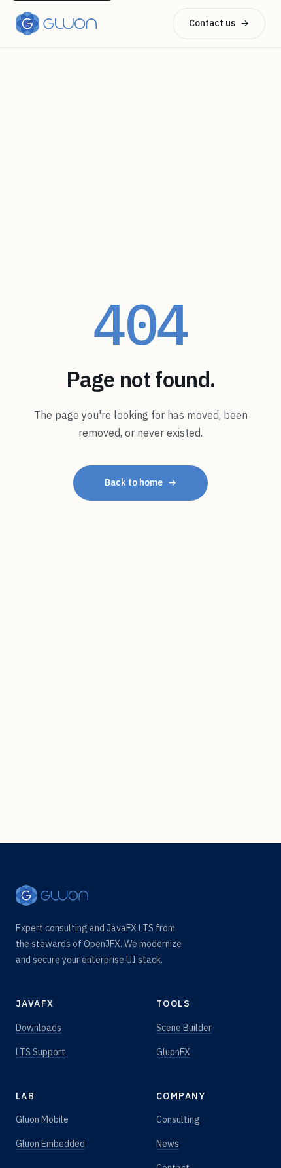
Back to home (140, 482)
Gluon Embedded (50, 1144)
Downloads (38, 1028)
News (167, 1144)
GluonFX (173, 1052)
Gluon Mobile (42, 1119)
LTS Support (40, 1052)
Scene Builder (184, 1028)
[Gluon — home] (56, 23)
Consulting (178, 1119)
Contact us (219, 23)
